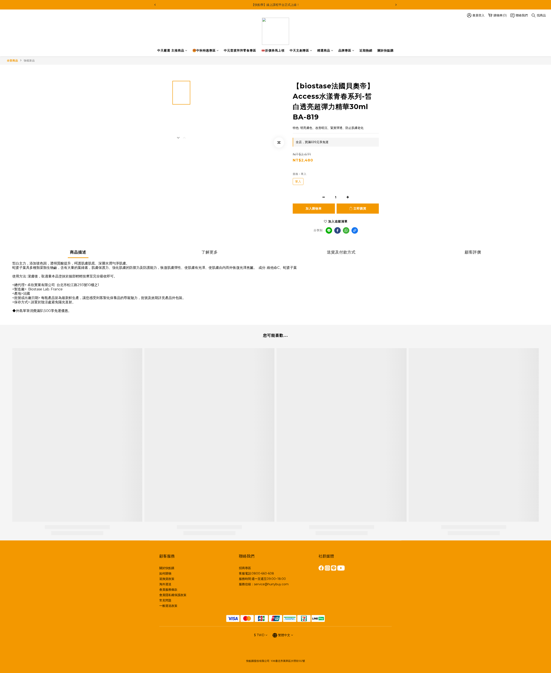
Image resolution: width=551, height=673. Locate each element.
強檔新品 (29, 60)
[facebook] (337, 230)
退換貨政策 (166, 579)
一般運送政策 (168, 606)
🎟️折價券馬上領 (273, 50)
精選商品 (323, 50)
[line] (329, 230)
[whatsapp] (346, 230)
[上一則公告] (155, 5)
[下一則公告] (396, 5)
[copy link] (354, 230)
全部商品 (12, 60)
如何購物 (165, 573)
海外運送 (165, 584)
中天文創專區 (299, 50)
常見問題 (165, 600)
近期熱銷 (365, 50)
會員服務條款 (168, 590)
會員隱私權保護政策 (172, 595)
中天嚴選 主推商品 (170, 50)
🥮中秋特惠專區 (204, 50)
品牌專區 (344, 50)
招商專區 (245, 568)
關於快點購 (386, 50)
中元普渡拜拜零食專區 (240, 50)
